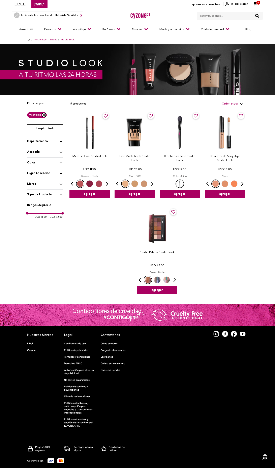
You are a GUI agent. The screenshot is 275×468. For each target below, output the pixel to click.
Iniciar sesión (239, 4)
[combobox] (230, 15)
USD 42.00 (55, 217)
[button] (45, 104)
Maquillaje (35, 115)
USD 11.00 (41, 217)
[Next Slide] (107, 184)
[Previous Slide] (72, 184)
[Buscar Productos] (257, 15)
